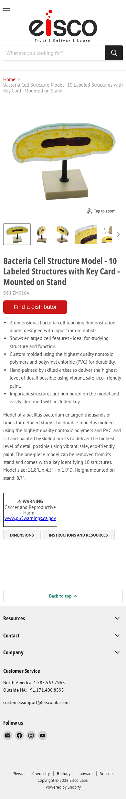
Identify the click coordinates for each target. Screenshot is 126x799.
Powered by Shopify (63, 787)
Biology (63, 773)
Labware (85, 773)
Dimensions (22, 535)
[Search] (114, 52)
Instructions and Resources (78, 535)
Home (9, 79)
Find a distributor (35, 307)
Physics (19, 773)
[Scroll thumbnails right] (117, 235)
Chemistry (41, 773)
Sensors (106, 773)
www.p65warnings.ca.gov (30, 518)
